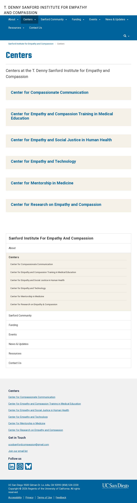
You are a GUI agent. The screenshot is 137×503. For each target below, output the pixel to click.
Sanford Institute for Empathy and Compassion (30, 43)
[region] (68, 93)
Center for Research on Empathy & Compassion (33, 304)
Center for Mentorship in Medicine (27, 296)
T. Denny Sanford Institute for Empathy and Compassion (45, 10)
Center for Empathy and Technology (28, 288)
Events (93, 19)
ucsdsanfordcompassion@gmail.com (28, 444)
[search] (126, 36)
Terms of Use (44, 497)
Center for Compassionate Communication (31, 264)
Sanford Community (52, 19)
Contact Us (35, 27)
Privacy (29, 497)
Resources (15, 27)
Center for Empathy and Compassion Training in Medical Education (43, 272)
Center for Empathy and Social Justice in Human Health (37, 280)
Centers (28, 19)
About (12, 19)
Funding (77, 19)
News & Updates (115, 19)
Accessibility (15, 497)
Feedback (61, 497)
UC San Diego (114, 9)
